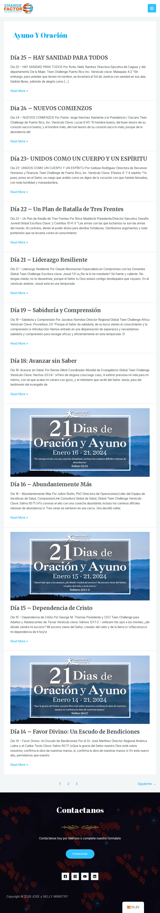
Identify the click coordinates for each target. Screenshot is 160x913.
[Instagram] (75, 876)
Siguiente (147, 784)
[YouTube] (85, 876)
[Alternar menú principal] (152, 8)
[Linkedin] (94, 876)
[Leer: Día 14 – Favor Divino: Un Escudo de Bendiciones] (80, 689)
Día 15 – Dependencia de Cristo (51, 608)
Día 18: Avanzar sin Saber (43, 361)
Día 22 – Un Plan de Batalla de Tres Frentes (67, 209)
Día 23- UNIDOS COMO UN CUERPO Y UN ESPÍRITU (78, 158)
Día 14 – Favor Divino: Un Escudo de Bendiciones (75, 731)
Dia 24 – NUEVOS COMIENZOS (51, 108)
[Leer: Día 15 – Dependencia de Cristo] (80, 566)
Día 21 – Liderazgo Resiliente (48, 259)
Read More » (19, 91)
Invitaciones (80, 853)
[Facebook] (65, 876)
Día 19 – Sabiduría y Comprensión (55, 310)
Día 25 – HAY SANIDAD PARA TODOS (59, 57)
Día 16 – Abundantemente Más (51, 484)
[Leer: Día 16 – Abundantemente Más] (80, 442)
